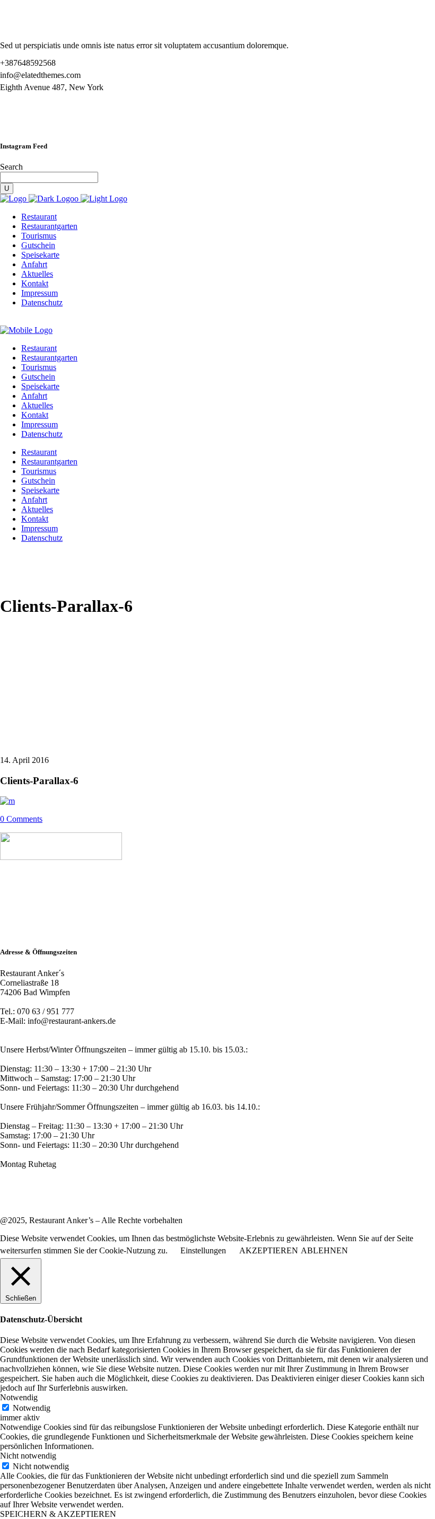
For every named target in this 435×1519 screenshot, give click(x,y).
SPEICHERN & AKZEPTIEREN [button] (58, 1513)
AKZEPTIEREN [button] (268, 1250)
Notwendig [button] (19, 1397)
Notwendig (31, 1407)
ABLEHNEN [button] (324, 1250)
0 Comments (21, 818)
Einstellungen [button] (203, 1250)
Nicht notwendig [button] (28, 1455)
